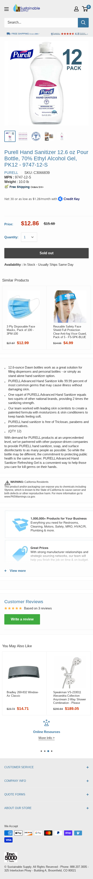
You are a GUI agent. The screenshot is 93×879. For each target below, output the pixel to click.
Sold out (46, 253)
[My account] (76, 8)
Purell (11, 173)
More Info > (46, 738)
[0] (85, 8)
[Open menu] (6, 9)
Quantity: (11, 237)
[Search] (83, 22)
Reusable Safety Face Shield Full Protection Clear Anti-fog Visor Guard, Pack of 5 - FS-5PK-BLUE (70, 332)
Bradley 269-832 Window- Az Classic (22, 694)
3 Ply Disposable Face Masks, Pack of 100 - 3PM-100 (21, 330)
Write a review (22, 619)
